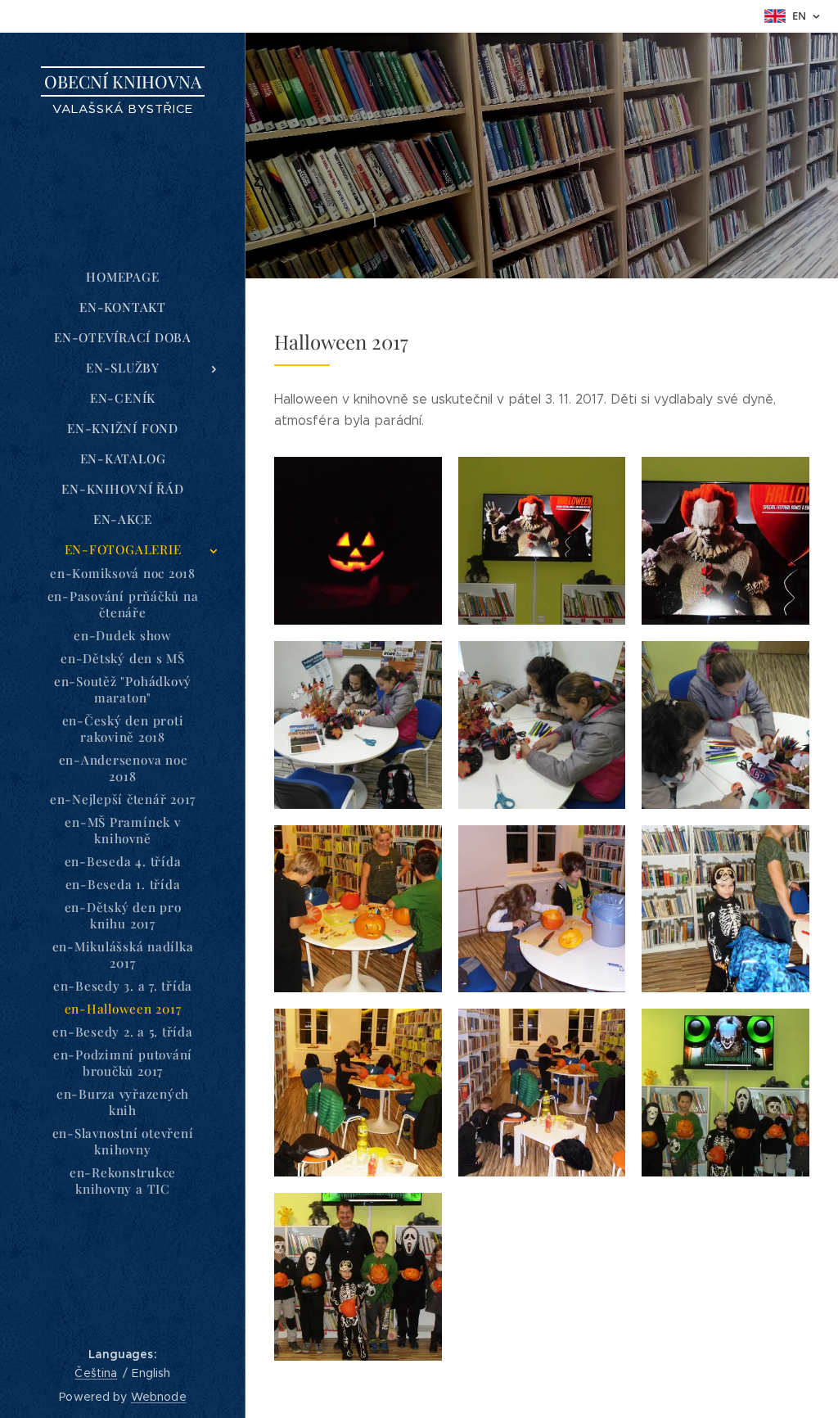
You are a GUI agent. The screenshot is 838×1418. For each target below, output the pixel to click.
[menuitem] (123, 277)
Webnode (159, 1396)
